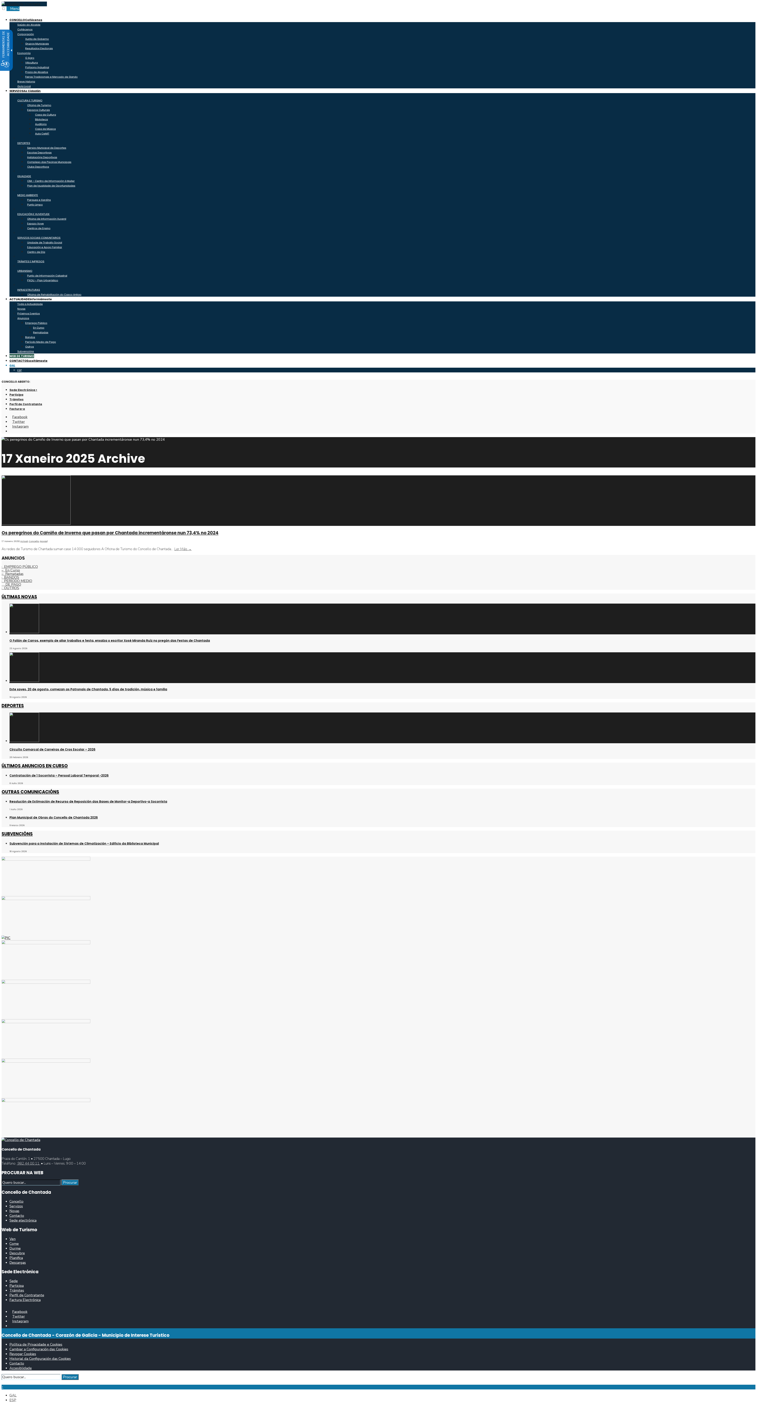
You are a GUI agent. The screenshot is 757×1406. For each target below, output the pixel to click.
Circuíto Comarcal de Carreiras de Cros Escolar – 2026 (52, 749)
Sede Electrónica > (23, 390)
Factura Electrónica (25, 1300)
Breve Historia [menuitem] (26, 81)
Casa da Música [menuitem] (45, 129)
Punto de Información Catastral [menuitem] (47, 276)
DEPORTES (13, 706)
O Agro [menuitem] (29, 58)
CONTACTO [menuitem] (28, 361)
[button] (3, 1382)
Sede (13, 1281)
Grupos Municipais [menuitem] (37, 44)
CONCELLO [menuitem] (25, 20)
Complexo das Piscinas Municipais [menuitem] (49, 162)
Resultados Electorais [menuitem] (39, 48)
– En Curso (11, 570)
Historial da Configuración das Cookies (40, 1358)
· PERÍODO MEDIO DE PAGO (17, 583)
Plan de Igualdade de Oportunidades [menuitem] (51, 186)
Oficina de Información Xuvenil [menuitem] (46, 219)
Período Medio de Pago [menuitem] (40, 342)
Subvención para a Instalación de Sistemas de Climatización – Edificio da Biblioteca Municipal (84, 843)
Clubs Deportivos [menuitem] (38, 167)
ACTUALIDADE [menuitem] (30, 299)
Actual (24, 541)
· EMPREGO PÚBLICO (20, 566)
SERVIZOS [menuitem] (25, 91)
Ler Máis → (183, 549)
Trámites (16, 399)
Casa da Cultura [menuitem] (45, 115)
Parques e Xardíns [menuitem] (39, 200)
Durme (15, 1248)
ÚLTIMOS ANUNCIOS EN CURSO (35, 766)
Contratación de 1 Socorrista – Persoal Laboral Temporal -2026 (59, 775)
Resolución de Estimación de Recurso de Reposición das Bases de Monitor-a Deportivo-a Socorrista (88, 801)
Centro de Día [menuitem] (36, 252)
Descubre (17, 1253)
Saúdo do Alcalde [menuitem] (28, 25)
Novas (43, 541)
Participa (16, 395)
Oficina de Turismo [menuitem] (39, 105)
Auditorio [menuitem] (41, 124)
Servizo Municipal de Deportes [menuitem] (46, 148)
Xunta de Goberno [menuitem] (37, 39)
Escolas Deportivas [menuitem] (39, 152)
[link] (21, 4)
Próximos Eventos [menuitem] (28, 313)
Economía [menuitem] (24, 53)
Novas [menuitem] (21, 309)
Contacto (16, 1215)
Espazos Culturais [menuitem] (38, 110)
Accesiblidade (20, 1368)
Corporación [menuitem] (25, 34)
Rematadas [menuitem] (40, 332)
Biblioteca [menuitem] (41, 119)
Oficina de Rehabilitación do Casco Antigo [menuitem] (54, 294)
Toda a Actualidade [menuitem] (30, 304)
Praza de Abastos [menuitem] (36, 72)
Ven (12, 1239)
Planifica (16, 1257)
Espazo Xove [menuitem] (35, 223)
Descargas (17, 1262)
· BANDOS (10, 577)
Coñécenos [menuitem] (25, 29)
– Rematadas (12, 573)
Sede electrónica (22, 1220)
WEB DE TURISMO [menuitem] (21, 356)
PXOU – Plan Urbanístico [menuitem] (42, 280)
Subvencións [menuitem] (25, 351)
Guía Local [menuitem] (24, 86)
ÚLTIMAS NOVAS (19, 597)
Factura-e (17, 409)
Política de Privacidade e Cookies (35, 1344)
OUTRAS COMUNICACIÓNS (30, 792)
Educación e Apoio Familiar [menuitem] (44, 247)
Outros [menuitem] (29, 347)
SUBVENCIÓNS (17, 834)
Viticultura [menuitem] (31, 63)
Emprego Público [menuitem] (36, 323)
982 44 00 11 (28, 1163)
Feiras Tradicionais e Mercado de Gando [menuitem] (51, 77)
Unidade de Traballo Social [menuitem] (44, 242)
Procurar (70, 1182)
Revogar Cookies (22, 1354)
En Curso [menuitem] (38, 328)
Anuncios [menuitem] (23, 318)
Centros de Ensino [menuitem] (38, 228)
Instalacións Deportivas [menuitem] (42, 157)
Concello (34, 541)
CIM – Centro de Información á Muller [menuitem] (51, 181)
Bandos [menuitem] (30, 337)
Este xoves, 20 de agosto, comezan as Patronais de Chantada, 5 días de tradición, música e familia (88, 689)
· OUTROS (10, 588)
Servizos (16, 1206)
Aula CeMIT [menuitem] (42, 134)
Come (14, 1243)
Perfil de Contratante (25, 404)
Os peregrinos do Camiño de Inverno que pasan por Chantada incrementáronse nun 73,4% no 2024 (110, 533)
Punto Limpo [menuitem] (35, 205)
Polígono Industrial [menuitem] (37, 67)
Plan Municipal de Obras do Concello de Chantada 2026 (53, 817)
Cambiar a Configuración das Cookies (38, 1349)
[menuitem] (12, 365)
